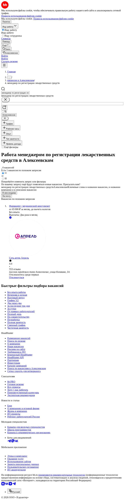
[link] (6, 49)
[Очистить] (5, 99)
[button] (4, 56)
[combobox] (15, 92)
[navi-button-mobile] (4, 65)
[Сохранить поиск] (4, 107)
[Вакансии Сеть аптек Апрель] (65, 238)
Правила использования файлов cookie (53, 18)
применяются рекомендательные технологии (61, 475)
